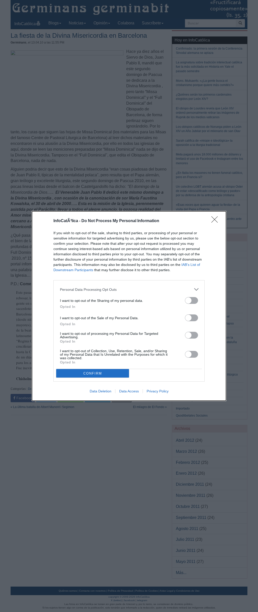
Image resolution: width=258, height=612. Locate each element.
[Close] (216, 221)
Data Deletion (100, 391)
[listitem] (129, 289)
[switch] (191, 300)
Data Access (129, 391)
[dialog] (129, 306)
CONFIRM (92, 373)
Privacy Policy (158, 391)
